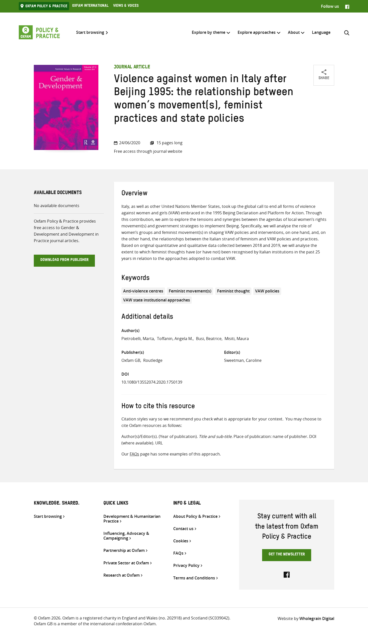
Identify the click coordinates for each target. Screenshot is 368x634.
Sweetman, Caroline (243, 360)
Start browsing (90, 32)
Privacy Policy (186, 565)
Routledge (152, 360)
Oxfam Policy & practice (46, 7)
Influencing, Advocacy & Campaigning (126, 536)
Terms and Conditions (194, 578)
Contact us (183, 528)
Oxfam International (90, 6)
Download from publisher (64, 260)
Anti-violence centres (143, 291)
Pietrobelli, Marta (137, 338)
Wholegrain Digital (316, 618)
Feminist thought (233, 291)
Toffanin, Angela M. (175, 338)
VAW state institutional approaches (156, 300)
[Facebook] (347, 6)
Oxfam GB (130, 360)
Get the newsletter (287, 555)
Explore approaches (257, 32)
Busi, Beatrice (209, 338)
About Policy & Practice (195, 516)
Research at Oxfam (121, 575)
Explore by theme (208, 32)
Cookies (180, 541)
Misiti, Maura (237, 338)
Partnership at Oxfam (124, 550)
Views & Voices (126, 6)
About (294, 32)
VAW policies (267, 291)
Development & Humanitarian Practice (131, 519)
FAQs (134, 454)
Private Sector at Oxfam (126, 563)
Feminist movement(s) (190, 291)
